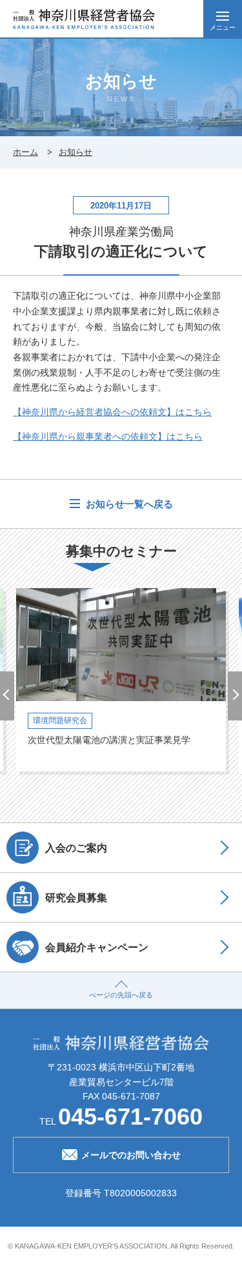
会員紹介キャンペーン (96, 947)
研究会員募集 (76, 897)
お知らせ (75, 152)
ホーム (25, 152)
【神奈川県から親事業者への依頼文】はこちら (108, 436)
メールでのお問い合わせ (131, 1155)
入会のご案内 (76, 847)
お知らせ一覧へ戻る (128, 503)
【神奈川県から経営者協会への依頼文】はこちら (112, 412)
